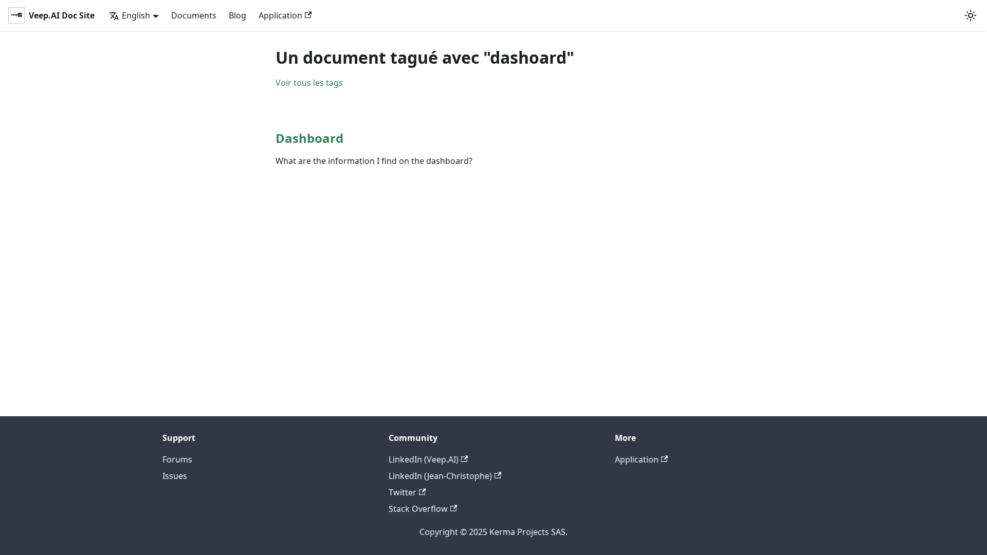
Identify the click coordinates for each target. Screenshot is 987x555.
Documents (193, 15)
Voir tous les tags (309, 82)
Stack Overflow (418, 508)
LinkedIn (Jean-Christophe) (440, 476)
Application (280, 15)
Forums (177, 459)
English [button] (136, 15)
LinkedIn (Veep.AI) (424, 459)
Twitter (402, 492)
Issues (174, 476)
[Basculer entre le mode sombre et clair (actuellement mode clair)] (970, 15)
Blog (237, 15)
